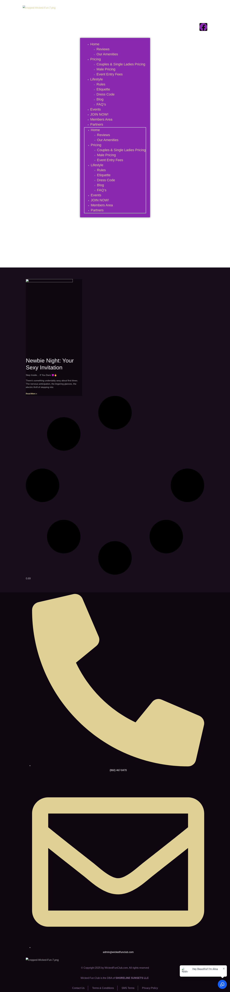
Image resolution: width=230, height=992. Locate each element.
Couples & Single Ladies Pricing (121, 64)
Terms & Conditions (103, 988)
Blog (100, 99)
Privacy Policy (150, 988)
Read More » (31, 394)
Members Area (101, 119)
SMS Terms (128, 988)
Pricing (95, 59)
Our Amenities (107, 54)
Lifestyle (96, 79)
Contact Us (78, 988)
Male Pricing (106, 69)
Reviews (103, 49)
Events (95, 109)
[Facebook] (203, 27)
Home (94, 44)
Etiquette (103, 89)
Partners (96, 124)
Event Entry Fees (110, 74)
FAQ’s (101, 104)
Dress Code (106, 94)
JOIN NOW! (99, 114)
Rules (101, 84)
